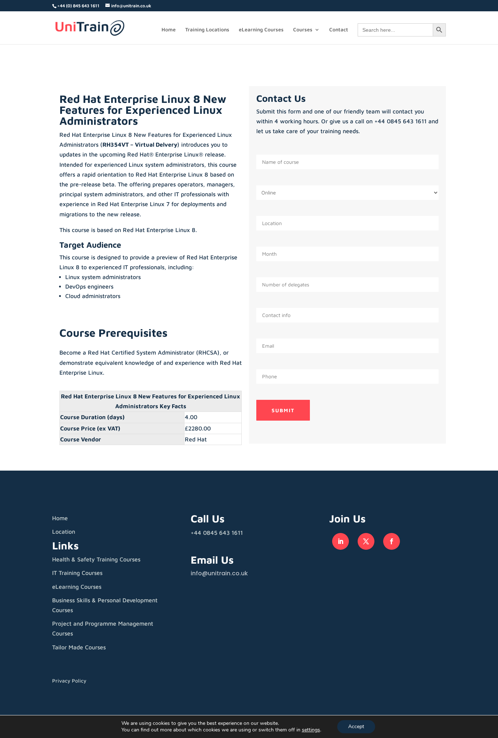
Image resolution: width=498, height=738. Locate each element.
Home (169, 29)
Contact (338, 29)
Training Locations (207, 29)
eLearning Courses (261, 29)
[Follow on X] (366, 541)
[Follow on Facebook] (391, 541)
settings (311, 730)
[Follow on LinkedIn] (340, 541)
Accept (356, 726)
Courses (302, 29)
